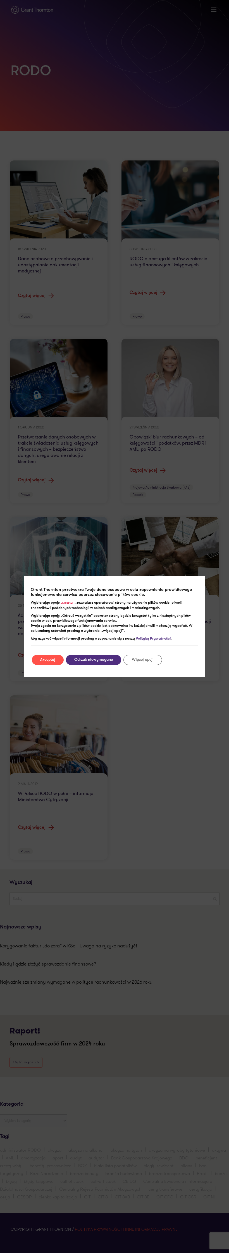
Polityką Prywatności (153, 638)
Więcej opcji (143, 660)
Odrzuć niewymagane (93, 660)
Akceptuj (47, 660)
